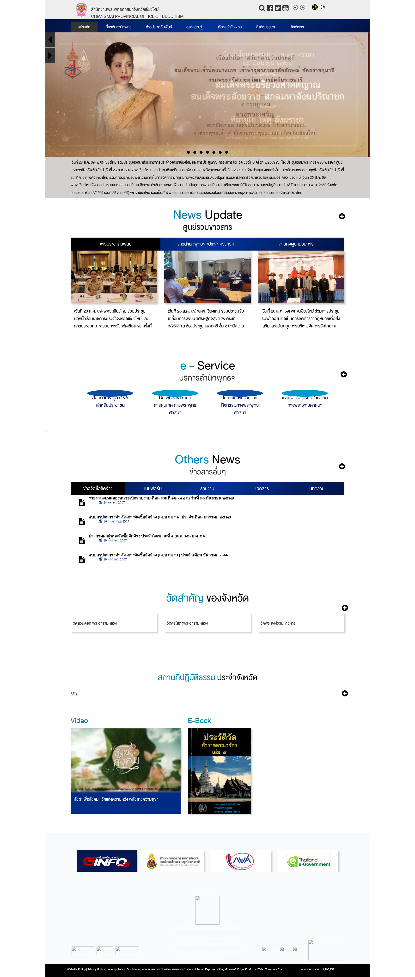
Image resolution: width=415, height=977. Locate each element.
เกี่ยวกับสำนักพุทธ (118, 27)
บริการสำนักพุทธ (229, 27)
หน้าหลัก (84, 27)
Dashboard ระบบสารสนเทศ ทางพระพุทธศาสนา (110, 405)
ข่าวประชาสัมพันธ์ (159, 27)
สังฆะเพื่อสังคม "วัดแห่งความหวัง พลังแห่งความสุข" (116, 799)
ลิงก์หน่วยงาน (266, 27)
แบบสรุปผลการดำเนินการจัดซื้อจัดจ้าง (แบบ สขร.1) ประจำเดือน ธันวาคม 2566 (158, 555)
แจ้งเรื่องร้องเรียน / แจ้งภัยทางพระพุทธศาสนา (240, 401)
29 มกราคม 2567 (115, 540)
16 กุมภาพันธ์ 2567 (116, 521)
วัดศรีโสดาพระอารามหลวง (187, 623)
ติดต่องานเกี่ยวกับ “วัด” (305, 398)
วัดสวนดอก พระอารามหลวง (95, 623)
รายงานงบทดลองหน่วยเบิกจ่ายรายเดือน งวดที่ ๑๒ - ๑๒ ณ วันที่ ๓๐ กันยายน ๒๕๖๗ (161, 498)
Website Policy (76, 969)
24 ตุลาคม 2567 (114, 502)
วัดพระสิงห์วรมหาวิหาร (278, 623)
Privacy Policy (96, 969)
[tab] (115, 244)
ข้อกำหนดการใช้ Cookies (156, 969)
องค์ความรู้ (194, 27)
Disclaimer (133, 969)
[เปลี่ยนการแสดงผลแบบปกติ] (323, 8)
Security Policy (116, 969)
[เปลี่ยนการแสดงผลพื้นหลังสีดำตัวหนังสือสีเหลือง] (316, 8)
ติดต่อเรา (297, 27)
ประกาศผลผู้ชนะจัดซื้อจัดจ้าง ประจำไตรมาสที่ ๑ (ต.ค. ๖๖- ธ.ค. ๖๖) (148, 536)
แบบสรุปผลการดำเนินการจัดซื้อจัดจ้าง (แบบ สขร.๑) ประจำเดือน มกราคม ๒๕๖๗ (160, 517)
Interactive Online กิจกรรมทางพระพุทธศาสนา (175, 405)
